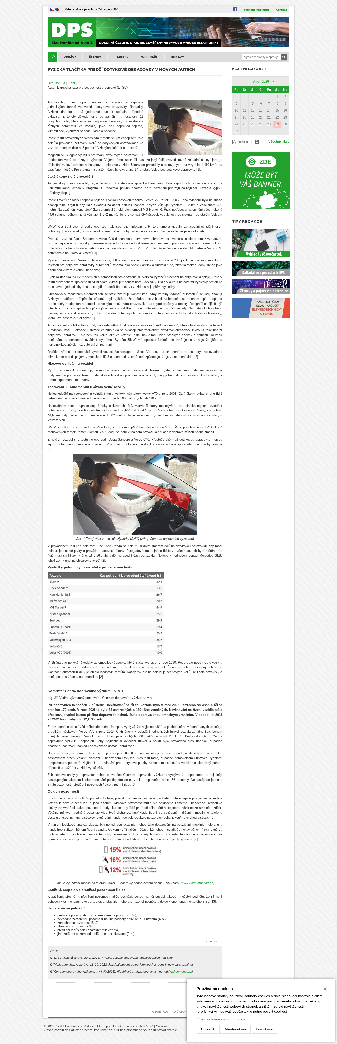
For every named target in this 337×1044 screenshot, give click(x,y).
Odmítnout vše (235, 1029)
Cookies (162, 1026)
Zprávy (70, 57)
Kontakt (281, 9)
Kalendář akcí (249, 69)
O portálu (160, 1011)
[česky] (52, 9)
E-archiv (121, 57)
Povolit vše (264, 1029)
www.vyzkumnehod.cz (197, 883)
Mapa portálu (106, 1026)
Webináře (149, 57)
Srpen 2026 (261, 81)
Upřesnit (207, 1029)
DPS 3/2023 (56, 83)
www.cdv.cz (213, 941)
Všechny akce (278, 141)
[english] (57, 9)
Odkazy (177, 57)
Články (95, 57)
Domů (52, 57)
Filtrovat (257, 142)
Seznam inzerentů (256, 9)
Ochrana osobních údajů (135, 1026)
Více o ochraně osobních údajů (220, 1019)
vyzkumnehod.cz (180, 971)
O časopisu (182, 1011)
